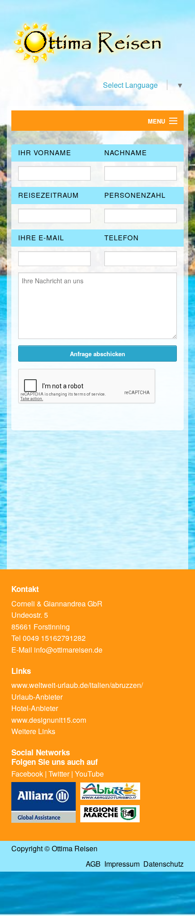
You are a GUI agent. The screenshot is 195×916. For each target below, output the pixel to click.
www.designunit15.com (48, 720)
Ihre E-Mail (41, 237)
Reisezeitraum (48, 195)
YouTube (89, 773)
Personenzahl (135, 195)
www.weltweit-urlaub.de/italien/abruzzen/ (77, 685)
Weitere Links (33, 731)
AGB (93, 864)
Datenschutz (163, 864)
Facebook (27, 773)
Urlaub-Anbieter (37, 697)
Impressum (122, 864)
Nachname (125, 152)
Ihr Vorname (44, 152)
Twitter (59, 773)
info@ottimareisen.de (68, 649)
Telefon (121, 237)
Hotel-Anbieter (34, 708)
